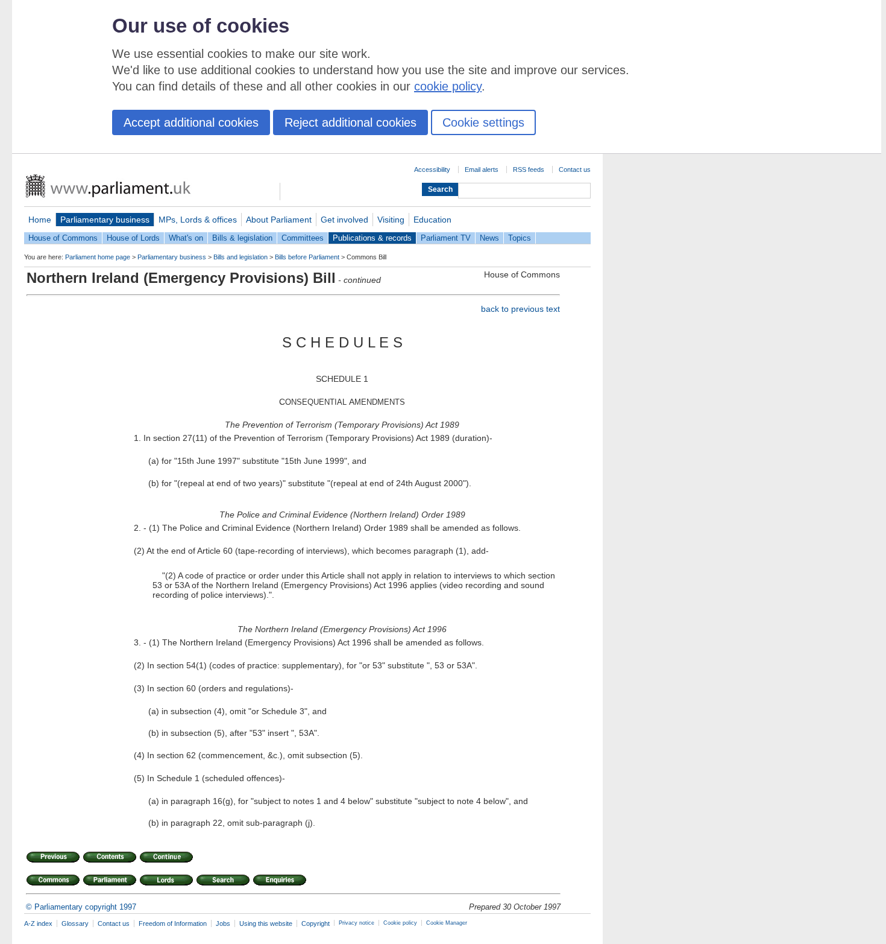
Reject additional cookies (350, 122)
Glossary (75, 923)
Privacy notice (356, 923)
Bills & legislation (242, 237)
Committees (302, 237)
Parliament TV (446, 237)
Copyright (315, 923)
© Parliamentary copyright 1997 (81, 906)
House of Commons (63, 237)
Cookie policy (400, 923)
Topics (519, 237)
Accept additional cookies (191, 122)
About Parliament (279, 219)
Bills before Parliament (307, 257)
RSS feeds (528, 169)
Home (39, 219)
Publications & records (372, 237)
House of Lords (133, 237)
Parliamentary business (104, 219)
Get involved (344, 219)
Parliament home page (97, 257)
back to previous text (520, 309)
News (489, 237)
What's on (186, 237)
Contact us (575, 169)
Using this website (265, 923)
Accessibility (432, 169)
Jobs (223, 923)
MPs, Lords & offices (198, 219)
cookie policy (448, 86)
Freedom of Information (173, 923)
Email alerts (481, 169)
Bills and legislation (240, 257)
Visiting (390, 219)
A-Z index (38, 923)
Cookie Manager (446, 923)
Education (432, 219)
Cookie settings (483, 122)
